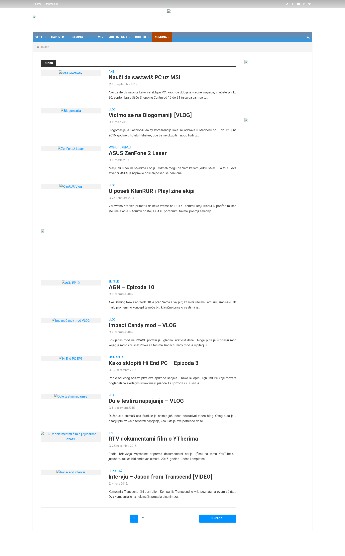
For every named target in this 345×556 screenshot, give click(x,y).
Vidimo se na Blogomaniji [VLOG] (150, 115)
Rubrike (141, 37)
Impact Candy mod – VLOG (142, 325)
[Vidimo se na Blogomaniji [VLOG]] (71, 110)
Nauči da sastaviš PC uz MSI (144, 77)
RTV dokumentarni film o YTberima (153, 438)
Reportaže (116, 471)
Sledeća (217, 518)
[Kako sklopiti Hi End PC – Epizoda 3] (71, 358)
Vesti (39, 37)
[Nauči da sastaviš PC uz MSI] (70, 73)
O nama (37, 3)
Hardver (57, 37)
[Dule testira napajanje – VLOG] (70, 396)
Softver (97, 37)
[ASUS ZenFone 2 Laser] (71, 148)
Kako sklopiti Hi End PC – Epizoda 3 (153, 363)
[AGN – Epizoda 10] (71, 283)
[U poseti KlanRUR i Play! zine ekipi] (70, 186)
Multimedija (117, 37)
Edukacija (116, 357)
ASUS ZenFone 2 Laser (138, 153)
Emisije (114, 281)
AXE (111, 71)
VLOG (112, 109)
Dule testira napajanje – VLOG (146, 401)
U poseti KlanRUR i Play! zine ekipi (152, 191)
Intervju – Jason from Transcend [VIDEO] (160, 476)
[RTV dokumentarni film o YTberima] (71, 436)
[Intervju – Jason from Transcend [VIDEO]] (71, 472)
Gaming (77, 37)
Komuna (161, 37)
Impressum (52, 3)
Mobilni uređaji (120, 147)
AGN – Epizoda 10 (131, 287)
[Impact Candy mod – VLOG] (71, 321)
